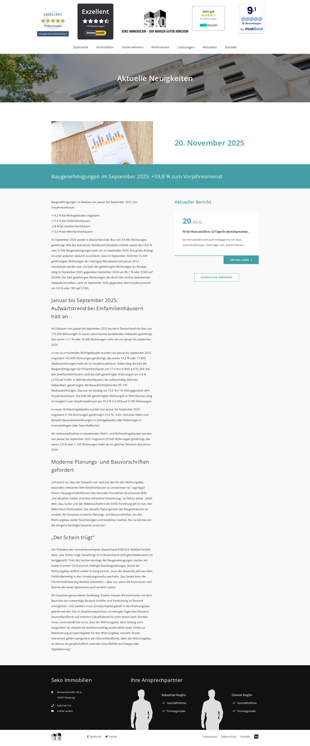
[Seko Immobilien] (58, 737)
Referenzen (160, 47)
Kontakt (231, 47)
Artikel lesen (240, 260)
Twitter (113, 736)
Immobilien (105, 47)
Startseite (80, 47)
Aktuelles (210, 47)
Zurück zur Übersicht (216, 277)
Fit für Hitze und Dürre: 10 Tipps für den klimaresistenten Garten (222, 231)
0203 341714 (64, 705)
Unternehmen (132, 47)
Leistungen (186, 47)
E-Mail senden (65, 711)
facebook (95, 736)
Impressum (210, 736)
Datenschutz (228, 736)
